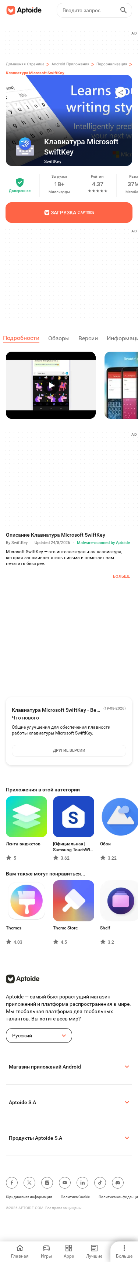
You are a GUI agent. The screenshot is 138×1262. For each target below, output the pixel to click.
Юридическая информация (29, 1197)
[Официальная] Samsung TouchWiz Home (72, 847)
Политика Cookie (75, 1197)
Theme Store (65, 928)
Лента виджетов (23, 843)
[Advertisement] (72, 273)
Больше (121, 576)
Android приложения (70, 64)
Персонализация (111, 64)
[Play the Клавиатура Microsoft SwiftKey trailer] (51, 385)
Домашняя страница (25, 64)
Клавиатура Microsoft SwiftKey (35, 72)
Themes (13, 928)
